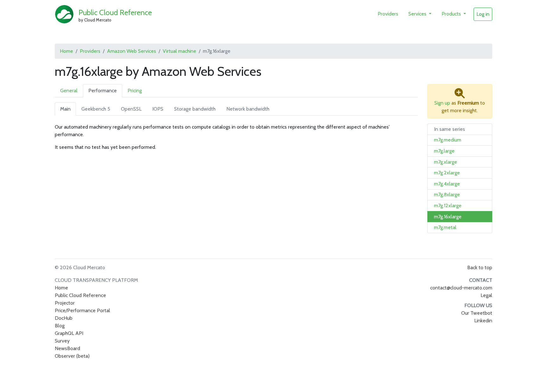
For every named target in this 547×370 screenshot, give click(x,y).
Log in (482, 14)
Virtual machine (179, 51)
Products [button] (452, 14)
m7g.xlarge (445, 162)
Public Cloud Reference (115, 12)
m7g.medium (447, 140)
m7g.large (444, 151)
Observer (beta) (72, 356)
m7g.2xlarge (447, 173)
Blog (60, 326)
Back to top (479, 267)
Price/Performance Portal (82, 310)
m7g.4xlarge (447, 184)
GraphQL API (69, 333)
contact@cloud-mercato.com (461, 288)
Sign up (442, 103)
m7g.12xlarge (448, 206)
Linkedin (483, 321)
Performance (102, 91)
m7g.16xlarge (448, 217)
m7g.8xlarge (447, 194)
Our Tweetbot (476, 313)
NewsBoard (67, 348)
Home (66, 51)
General (69, 91)
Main (65, 109)
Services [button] (418, 14)
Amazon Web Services (131, 51)
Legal (486, 295)
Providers (388, 14)
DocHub (63, 318)
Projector (65, 303)
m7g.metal (445, 227)
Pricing (135, 91)
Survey (62, 341)
